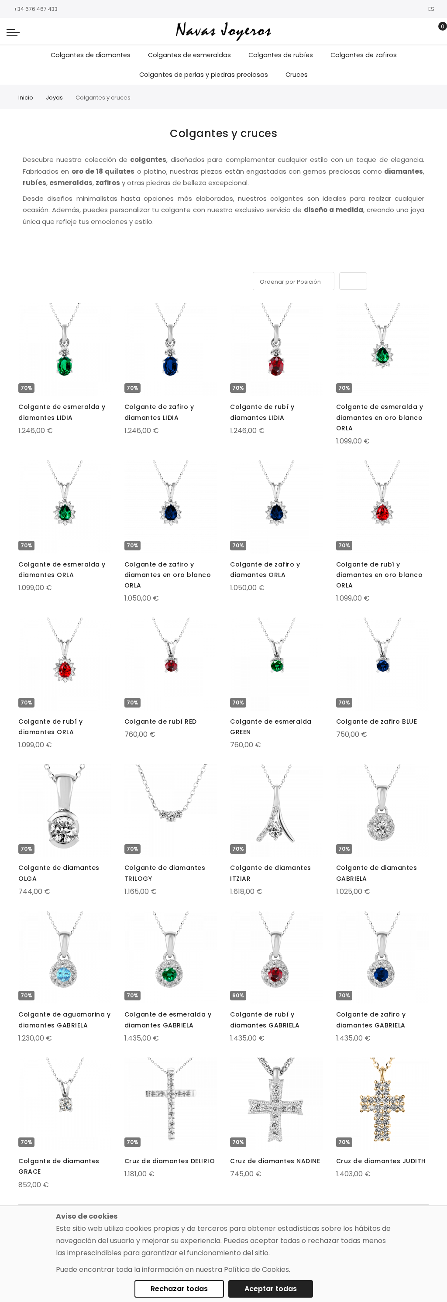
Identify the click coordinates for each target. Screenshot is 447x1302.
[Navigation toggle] (13, 32)
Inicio (25, 97)
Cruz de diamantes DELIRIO (169, 1161)
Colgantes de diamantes (91, 55)
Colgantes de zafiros (363, 55)
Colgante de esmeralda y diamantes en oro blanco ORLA (379, 417)
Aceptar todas (270, 1289)
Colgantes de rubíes (280, 55)
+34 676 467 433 (36, 9)
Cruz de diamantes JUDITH (381, 1161)
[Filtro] (24, 262)
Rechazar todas (179, 1289)
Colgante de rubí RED (160, 721)
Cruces (296, 74)
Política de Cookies (256, 1269)
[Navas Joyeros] (223, 31)
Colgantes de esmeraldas (189, 55)
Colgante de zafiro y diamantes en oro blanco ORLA (167, 575)
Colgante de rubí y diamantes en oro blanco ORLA (379, 575)
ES (432, 9)
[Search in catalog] (423, 31)
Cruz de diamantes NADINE (275, 1161)
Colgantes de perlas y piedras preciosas (203, 74)
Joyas (54, 97)
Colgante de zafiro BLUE (376, 721)
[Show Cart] (436, 31)
